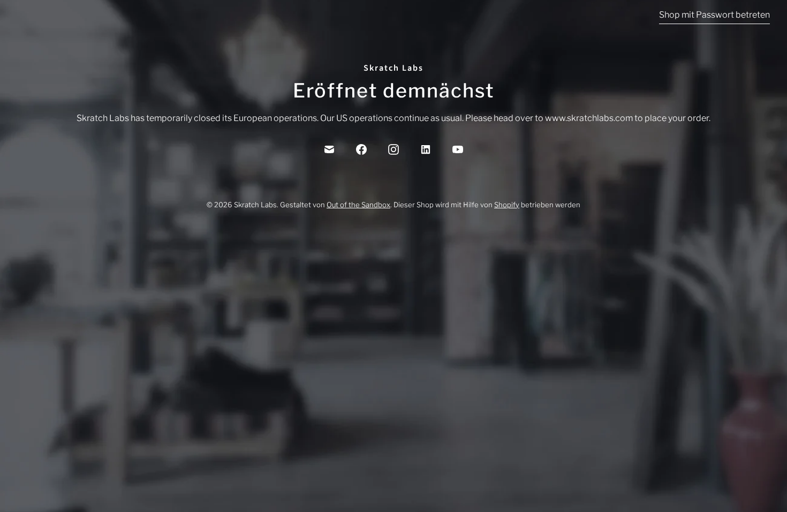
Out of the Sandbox (358, 204)
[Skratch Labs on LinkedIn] (425, 149)
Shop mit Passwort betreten (714, 15)
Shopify (506, 204)
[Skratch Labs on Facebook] (361, 149)
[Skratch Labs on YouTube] (458, 149)
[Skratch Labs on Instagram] (393, 149)
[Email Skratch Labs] (329, 149)
